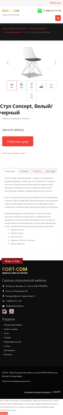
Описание (10, 171)
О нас (6, 333)
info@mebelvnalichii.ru (15, 306)
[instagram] (4, 311)
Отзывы (24, 171)
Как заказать (9, 350)
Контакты (8, 354)
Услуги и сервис (11, 329)
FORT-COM (10, 10)
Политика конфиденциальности (16, 381)
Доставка (50, 171)
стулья (16, 153)
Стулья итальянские (37, 29)
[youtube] (11, 311)
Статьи (7, 346)
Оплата (37, 171)
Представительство (12, 342)
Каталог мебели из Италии (14, 29)
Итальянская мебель (13, 325)
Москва (56, 3)
